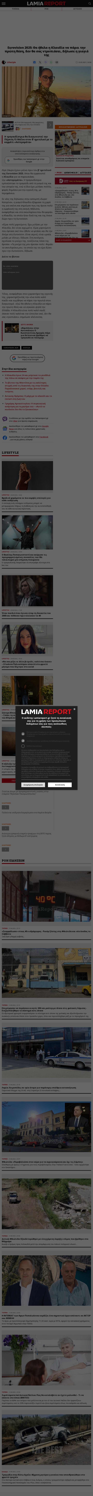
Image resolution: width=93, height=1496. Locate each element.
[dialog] (47, 748)
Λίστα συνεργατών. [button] (46, 764)
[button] (46, 746)
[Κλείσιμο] (74, 709)
